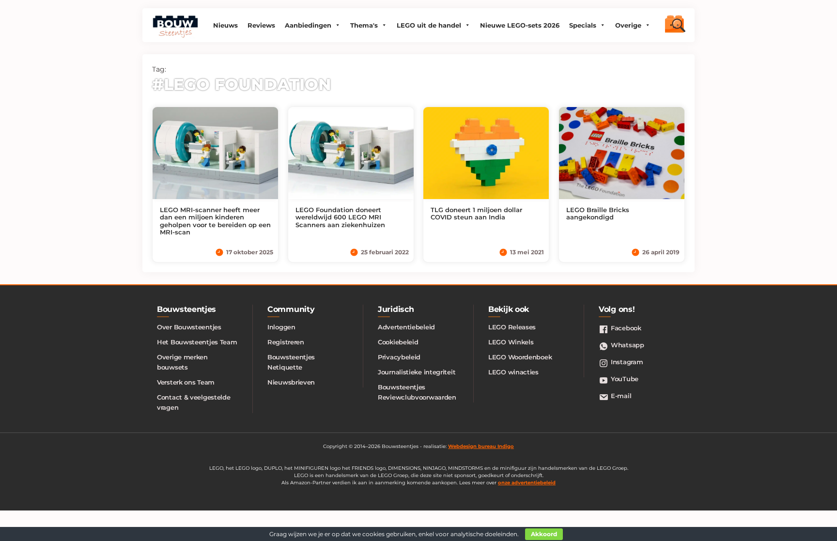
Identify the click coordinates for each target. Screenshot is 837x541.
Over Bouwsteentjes (189, 327)
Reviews (261, 25)
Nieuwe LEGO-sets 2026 (519, 25)
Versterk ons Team (186, 382)
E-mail (621, 396)
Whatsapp (627, 345)
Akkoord (544, 534)
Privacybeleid (399, 357)
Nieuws (225, 25)
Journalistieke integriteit (416, 372)
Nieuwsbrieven (291, 382)
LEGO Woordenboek (520, 357)
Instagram (627, 362)
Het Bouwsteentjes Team (197, 342)
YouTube (624, 379)
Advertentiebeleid (406, 327)
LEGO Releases (512, 327)
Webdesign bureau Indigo (481, 446)
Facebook (626, 328)
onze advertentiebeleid (527, 482)
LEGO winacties (513, 372)
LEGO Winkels (510, 342)
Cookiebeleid (398, 342)
